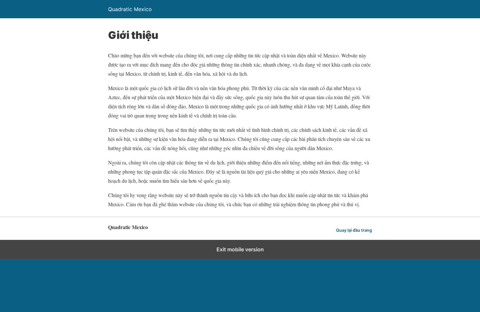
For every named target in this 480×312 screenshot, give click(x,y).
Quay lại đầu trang (354, 230)
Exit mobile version (240, 249)
